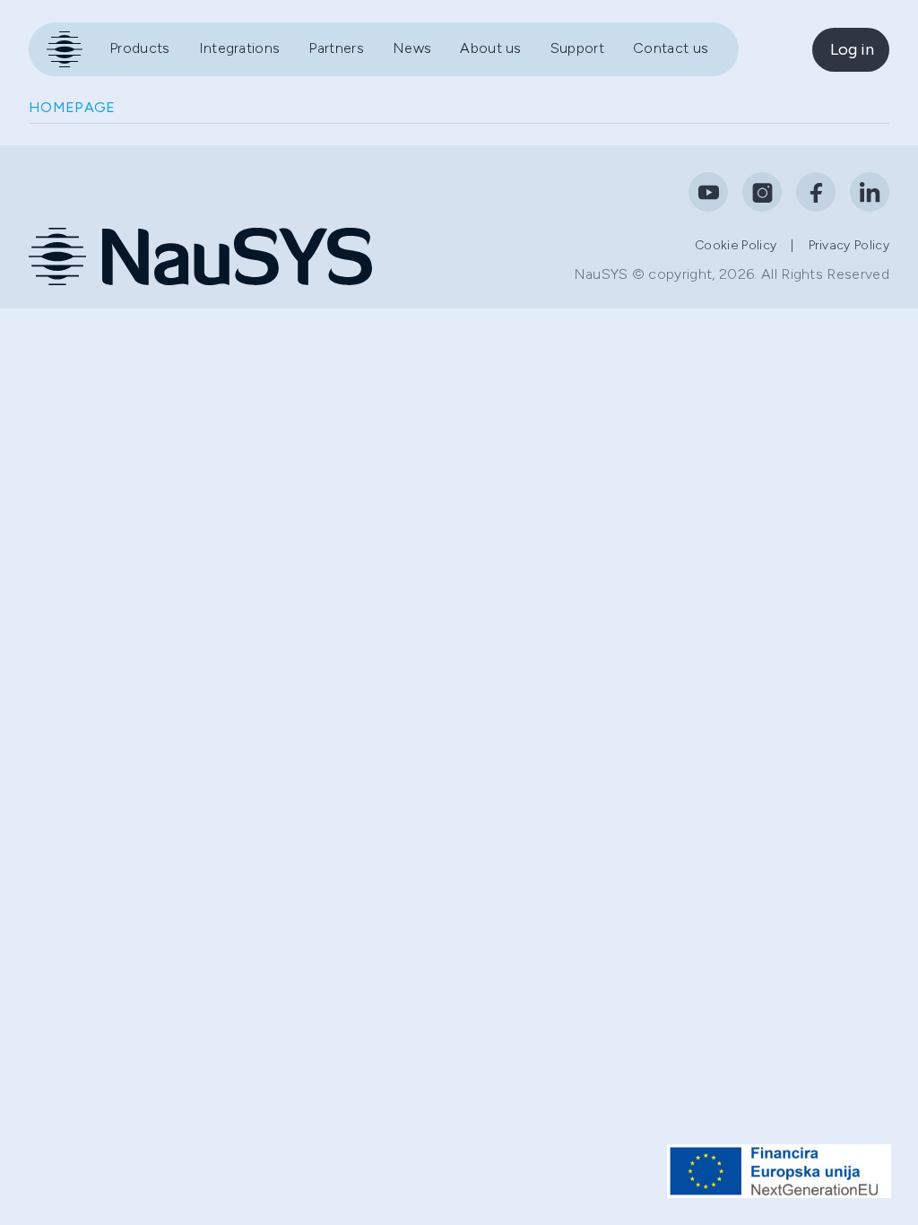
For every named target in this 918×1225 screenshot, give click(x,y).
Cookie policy (735, 245)
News (412, 47)
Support (577, 47)
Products (139, 47)
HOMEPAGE (72, 107)
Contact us (670, 47)
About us (491, 47)
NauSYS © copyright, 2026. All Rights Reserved (731, 273)
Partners (336, 47)
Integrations (240, 47)
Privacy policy (849, 245)
